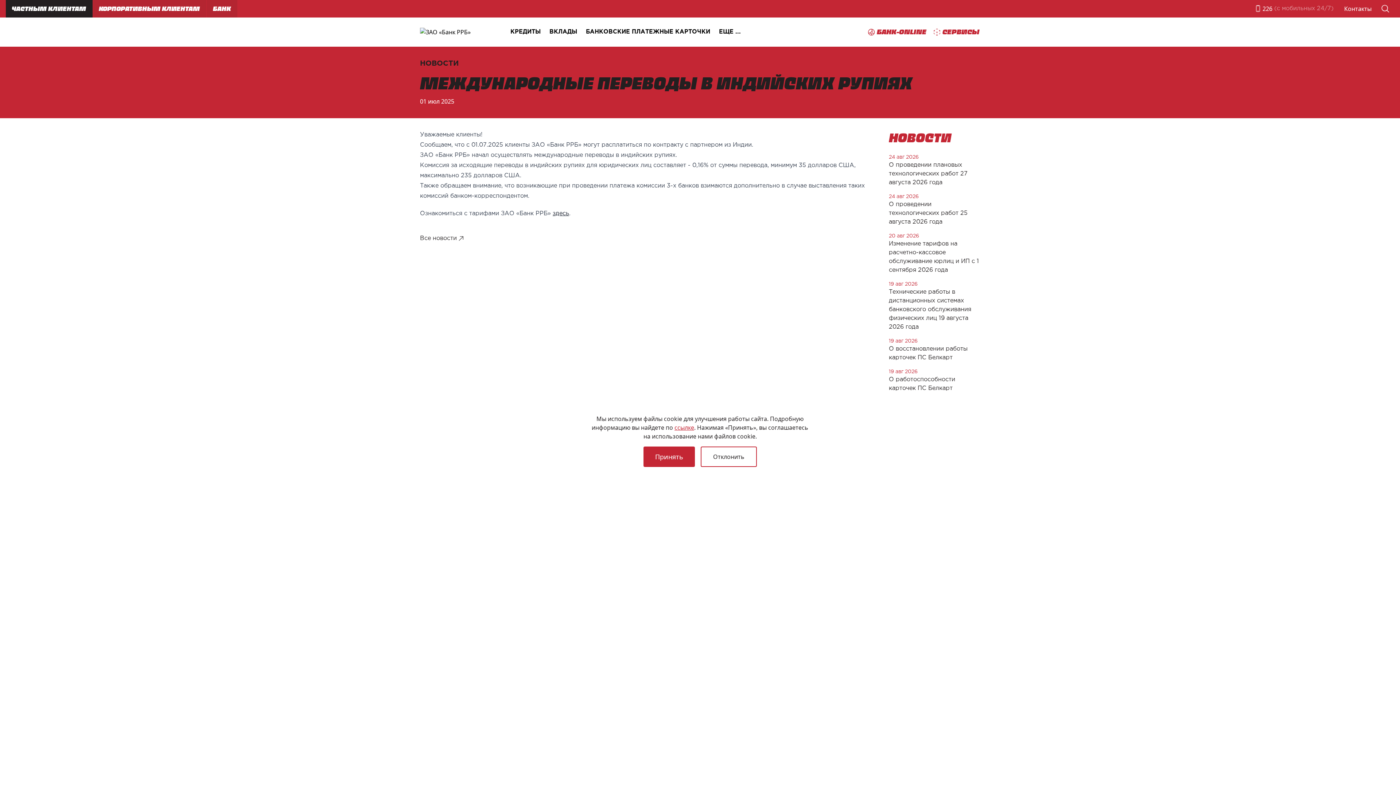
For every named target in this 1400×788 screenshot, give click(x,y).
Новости (439, 63)
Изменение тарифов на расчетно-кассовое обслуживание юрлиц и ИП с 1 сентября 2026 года (934, 257)
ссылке (684, 428)
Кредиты (525, 32)
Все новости (438, 238)
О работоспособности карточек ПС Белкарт (922, 384)
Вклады (563, 32)
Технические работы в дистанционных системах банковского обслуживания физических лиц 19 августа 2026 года (930, 309)
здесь (561, 213)
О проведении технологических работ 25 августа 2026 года (928, 213)
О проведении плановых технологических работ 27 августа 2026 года (928, 173)
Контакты (1358, 9)
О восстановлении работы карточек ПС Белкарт (928, 353)
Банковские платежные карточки (648, 32)
